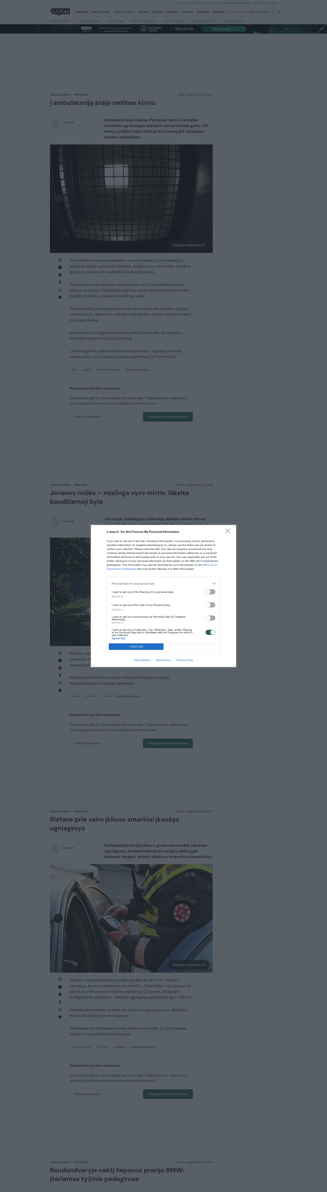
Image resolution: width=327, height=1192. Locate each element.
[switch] (210, 591)
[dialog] (163, 596)
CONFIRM (136, 646)
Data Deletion (142, 660)
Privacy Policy (185, 660)
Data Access (163, 660)
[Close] (229, 532)
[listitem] (163, 583)
